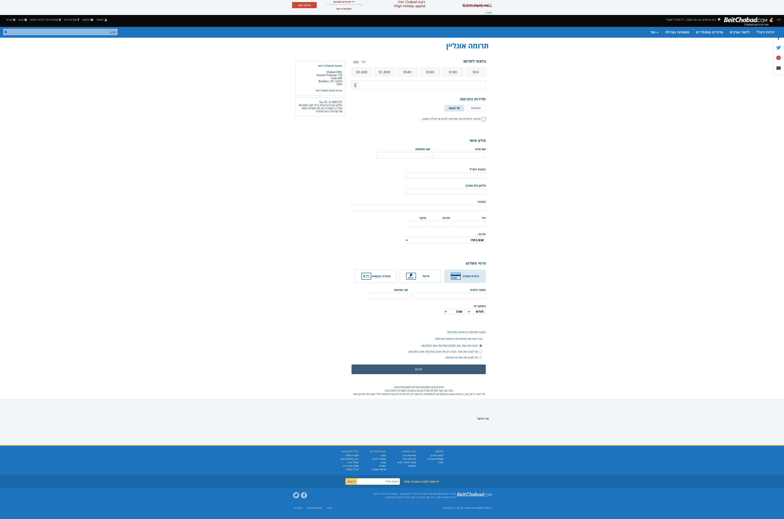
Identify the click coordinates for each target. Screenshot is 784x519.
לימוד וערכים (740, 32)
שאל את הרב (70, 20)
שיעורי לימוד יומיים (406, 462)
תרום (21, 20)
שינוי (355, 62)
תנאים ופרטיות (314, 508)
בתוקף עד (479, 306)
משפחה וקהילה (677, 32)
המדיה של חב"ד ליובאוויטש (457, 508)
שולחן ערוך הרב (351, 465)
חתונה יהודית (379, 459)
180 (453, 72)
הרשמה (412, 465)
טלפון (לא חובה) (475, 185)
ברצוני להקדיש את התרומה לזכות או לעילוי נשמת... (450, 119)
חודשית (476, 108)
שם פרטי (480, 149)
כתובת (482, 202)
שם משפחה (422, 149)
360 (430, 72)
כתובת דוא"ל (478, 169)
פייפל (425, 276)
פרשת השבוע (379, 469)
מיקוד (422, 218)
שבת (383, 462)
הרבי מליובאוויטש (350, 459)
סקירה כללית (352, 455)
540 (407, 72)
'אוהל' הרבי (353, 462)
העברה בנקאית (381, 276)
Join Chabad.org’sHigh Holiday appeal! (409, 4)
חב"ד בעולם (352, 469)
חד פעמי (454, 108)
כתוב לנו (298, 508)
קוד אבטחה (401, 290)
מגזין (441, 462)
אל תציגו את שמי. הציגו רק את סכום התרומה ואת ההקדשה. (443, 351)
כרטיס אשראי (470, 276)
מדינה (446, 218)
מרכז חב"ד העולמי (382, 494)
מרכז (474, 508)
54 (476, 72)
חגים (383, 455)
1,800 (384, 72)
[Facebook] (304, 495)
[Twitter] (296, 495)
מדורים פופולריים (709, 32)
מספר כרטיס (478, 290)
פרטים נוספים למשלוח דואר (328, 90)
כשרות (382, 465)
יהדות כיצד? (765, 32)
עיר (484, 218)
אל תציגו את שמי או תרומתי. (461, 357)
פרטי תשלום (476, 263)
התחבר (100, 20)
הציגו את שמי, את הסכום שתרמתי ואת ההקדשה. (449, 346)
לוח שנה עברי (409, 459)
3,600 (361, 72)
